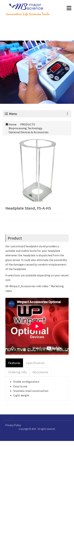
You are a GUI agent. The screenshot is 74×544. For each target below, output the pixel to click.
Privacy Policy (13, 425)
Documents (40, 372)
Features (14, 363)
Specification (35, 363)
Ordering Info (17, 372)
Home (12, 124)
